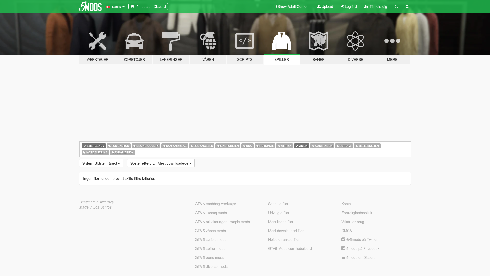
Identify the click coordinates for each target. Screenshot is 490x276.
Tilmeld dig (378, 6)
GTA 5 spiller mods (210, 248)
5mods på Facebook (362, 248)
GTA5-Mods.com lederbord (290, 248)
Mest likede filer (280, 221)
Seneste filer (278, 203)
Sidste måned (100, 163)
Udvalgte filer (278, 212)
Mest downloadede (159, 163)
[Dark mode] (396, 6)
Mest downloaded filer (286, 230)
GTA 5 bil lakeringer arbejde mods (222, 221)
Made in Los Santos (95, 207)
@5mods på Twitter (361, 239)
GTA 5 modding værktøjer (215, 203)
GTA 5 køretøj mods (211, 212)
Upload (327, 6)
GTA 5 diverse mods (211, 266)
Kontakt (347, 203)
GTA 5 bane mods (209, 257)
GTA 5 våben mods (210, 230)
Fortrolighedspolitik (356, 212)
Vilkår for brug (352, 221)
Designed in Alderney (96, 201)
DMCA (346, 230)
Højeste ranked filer (284, 239)
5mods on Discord (360, 257)
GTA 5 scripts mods (210, 239)
